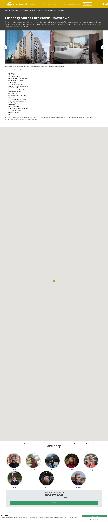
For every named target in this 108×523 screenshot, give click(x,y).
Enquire (54, 503)
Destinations (46, 4)
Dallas (38, 10)
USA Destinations (24, 10)
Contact (63, 4)
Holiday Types (34, 4)
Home (6, 10)
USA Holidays (14, 10)
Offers (55, 4)
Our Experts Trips (74, 4)
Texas (33, 10)
